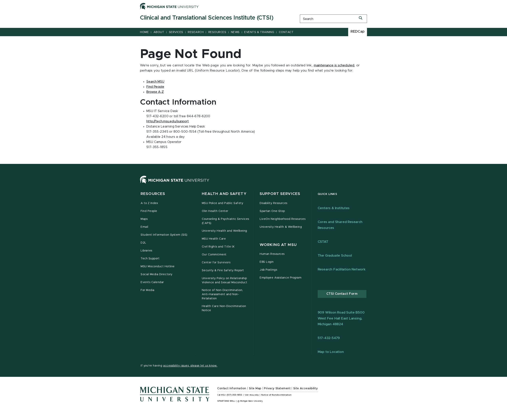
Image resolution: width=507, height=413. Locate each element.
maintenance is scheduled (334, 65)
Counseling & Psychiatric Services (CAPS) (225, 221)
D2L (143, 242)
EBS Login (267, 262)
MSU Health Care (214, 238)
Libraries (146, 250)
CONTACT (286, 32)
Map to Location (331, 351)
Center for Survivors (216, 262)
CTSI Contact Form (342, 293)
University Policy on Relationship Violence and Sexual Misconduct (224, 280)
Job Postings (268, 269)
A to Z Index (149, 203)
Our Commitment (214, 254)
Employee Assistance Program (280, 277)
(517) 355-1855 (234, 395)
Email (144, 227)
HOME (144, 32)
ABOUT (158, 32)
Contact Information (231, 388)
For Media (147, 290)
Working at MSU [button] (278, 245)
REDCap (358, 31)
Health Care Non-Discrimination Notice (224, 308)
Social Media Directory (156, 274)
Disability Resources (273, 203)
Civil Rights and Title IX (218, 246)
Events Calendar (152, 282)
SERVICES (176, 32)
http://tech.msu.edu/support (167, 121)
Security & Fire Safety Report (223, 270)
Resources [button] (153, 194)
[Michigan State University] (169, 6)
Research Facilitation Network (342, 269)
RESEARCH (196, 32)
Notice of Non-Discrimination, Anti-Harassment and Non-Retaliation (222, 294)
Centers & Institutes (334, 208)
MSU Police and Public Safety (222, 203)
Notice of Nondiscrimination (276, 395)
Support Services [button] (280, 194)
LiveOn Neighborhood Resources (282, 219)
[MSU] (174, 183)
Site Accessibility (305, 388)
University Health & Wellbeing (281, 227)
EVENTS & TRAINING (259, 32)
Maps (144, 219)
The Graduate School (335, 255)
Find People (155, 86)
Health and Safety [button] (224, 194)
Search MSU (155, 81)
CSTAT (323, 241)
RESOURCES (217, 32)
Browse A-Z (155, 92)
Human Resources (272, 254)
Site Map (255, 388)
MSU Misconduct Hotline (158, 266)
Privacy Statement (277, 388)
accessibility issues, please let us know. (190, 365)
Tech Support (150, 258)
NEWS (235, 32)
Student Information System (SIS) (164, 234)
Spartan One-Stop (272, 211)
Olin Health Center (215, 211)
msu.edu (254, 395)
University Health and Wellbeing (224, 231)
